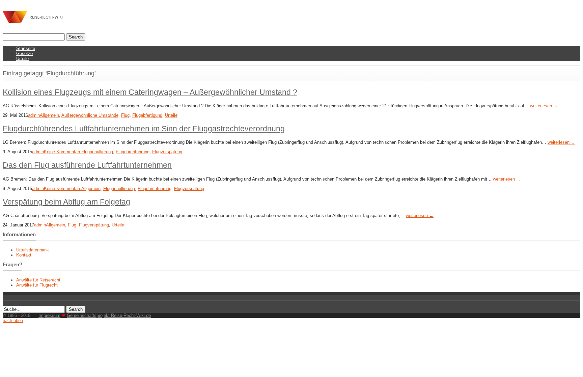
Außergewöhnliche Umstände (89, 115)
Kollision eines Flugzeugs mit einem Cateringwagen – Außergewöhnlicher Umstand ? (150, 92)
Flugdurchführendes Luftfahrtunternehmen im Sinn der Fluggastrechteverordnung (144, 128)
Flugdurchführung (132, 151)
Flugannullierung (97, 151)
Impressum (49, 315)
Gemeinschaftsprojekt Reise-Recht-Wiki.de (109, 315)
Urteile (22, 58)
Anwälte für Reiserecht (38, 279)
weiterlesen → (544, 105)
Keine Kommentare (62, 151)
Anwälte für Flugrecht (37, 285)
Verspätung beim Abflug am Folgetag (66, 201)
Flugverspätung (167, 151)
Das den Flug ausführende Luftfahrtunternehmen (87, 165)
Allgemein (49, 115)
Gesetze (24, 53)
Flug (125, 115)
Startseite (25, 48)
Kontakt (23, 255)
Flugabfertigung (147, 115)
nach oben (13, 320)
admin (34, 115)
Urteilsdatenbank (32, 249)
